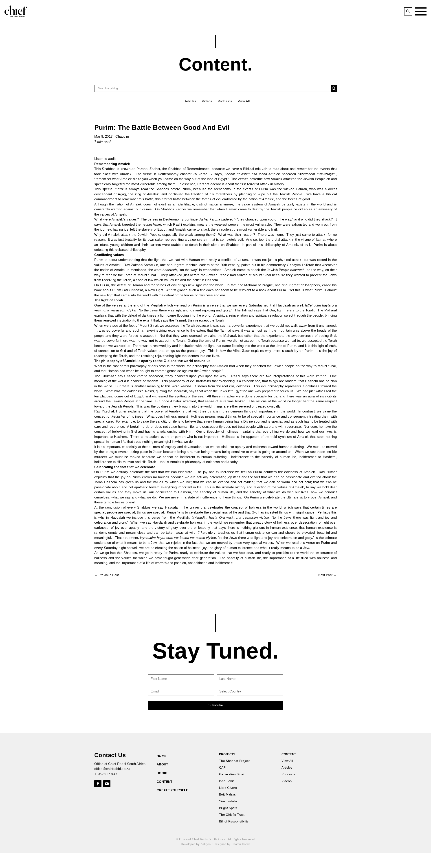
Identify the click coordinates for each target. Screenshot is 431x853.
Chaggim (122, 136)
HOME (161, 756)
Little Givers (228, 787)
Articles (190, 101)
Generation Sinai (231, 774)
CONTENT (164, 781)
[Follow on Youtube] (106, 783)
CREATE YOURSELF (172, 790)
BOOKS (163, 773)
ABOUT (162, 764)
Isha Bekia (227, 781)
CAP (222, 767)
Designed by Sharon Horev (231, 844)
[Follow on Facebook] (97, 783)
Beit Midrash (228, 794)
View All (244, 101)
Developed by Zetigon (196, 844)
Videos (207, 101)
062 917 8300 (108, 774)
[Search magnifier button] (334, 88)
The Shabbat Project (234, 761)
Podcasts (225, 101)
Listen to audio (105, 159)
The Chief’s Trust (231, 814)
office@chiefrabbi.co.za (112, 769)
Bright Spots (228, 808)
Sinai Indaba (228, 801)
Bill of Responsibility (234, 821)
